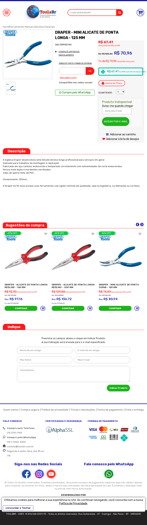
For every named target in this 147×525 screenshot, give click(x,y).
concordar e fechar (18, 508)
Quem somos (11, 409)
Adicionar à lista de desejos (122, 139)
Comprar (21, 308)
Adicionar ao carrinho (122, 134)
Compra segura (30, 409)
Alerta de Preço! (111, 83)
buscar (119, 12)
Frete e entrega (134, 409)
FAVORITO (45, 233)
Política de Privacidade (73, 503)
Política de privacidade (55, 409)
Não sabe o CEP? (68, 78)
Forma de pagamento (110, 409)
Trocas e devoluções (83, 409)
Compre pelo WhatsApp (76, 92)
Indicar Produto (118, 388)
